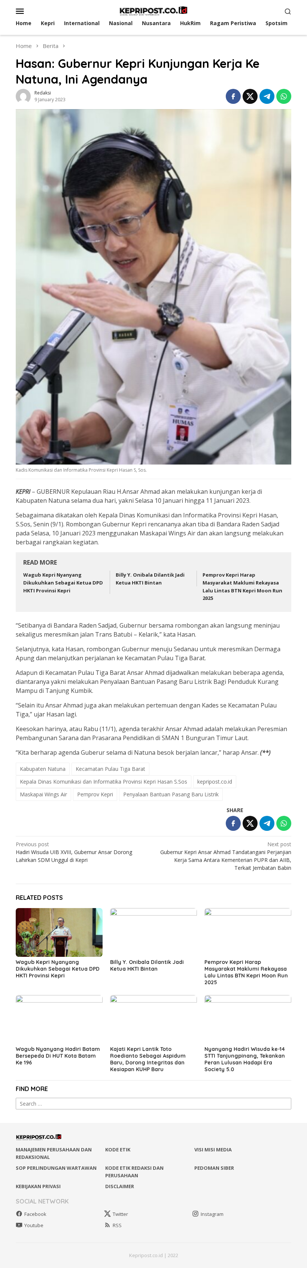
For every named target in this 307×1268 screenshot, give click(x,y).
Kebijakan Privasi (38, 1186)
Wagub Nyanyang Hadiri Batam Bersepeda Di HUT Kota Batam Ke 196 (58, 1056)
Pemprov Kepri (95, 794)
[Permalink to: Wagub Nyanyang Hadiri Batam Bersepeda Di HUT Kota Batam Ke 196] (59, 1019)
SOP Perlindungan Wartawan (56, 1168)
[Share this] (233, 96)
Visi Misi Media (213, 1149)
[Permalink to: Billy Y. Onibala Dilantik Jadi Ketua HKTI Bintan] (153, 932)
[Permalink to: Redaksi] (23, 95)
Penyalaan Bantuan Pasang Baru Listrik (171, 794)
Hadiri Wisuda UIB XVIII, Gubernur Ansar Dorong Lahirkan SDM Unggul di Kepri (74, 852)
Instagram (212, 1214)
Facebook (35, 1214)
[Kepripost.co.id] (153, 10)
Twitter (120, 1214)
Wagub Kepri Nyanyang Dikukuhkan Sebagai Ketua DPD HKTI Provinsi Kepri (63, 582)
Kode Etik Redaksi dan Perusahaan (134, 1172)
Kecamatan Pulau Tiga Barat (110, 768)
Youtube (33, 1225)
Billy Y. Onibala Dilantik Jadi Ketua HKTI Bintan (147, 965)
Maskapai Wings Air (43, 794)
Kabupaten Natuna (43, 768)
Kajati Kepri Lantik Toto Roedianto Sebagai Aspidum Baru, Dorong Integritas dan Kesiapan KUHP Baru (148, 1059)
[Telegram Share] (266, 96)
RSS (117, 1225)
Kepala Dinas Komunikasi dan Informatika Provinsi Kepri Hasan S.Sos (103, 781)
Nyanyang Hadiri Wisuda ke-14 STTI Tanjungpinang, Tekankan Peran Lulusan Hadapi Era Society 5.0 (244, 1059)
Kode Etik (117, 1149)
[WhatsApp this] (283, 96)
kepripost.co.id (214, 781)
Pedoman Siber (214, 1168)
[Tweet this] (250, 96)
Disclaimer (119, 1186)
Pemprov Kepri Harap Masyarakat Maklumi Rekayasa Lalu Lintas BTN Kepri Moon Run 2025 (246, 972)
